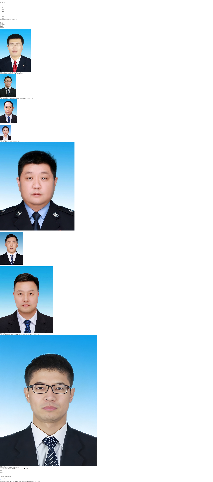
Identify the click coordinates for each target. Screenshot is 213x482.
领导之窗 (9, 19)
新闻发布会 (1, 26)
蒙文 (5, 1)
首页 (2, 7)
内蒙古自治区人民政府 (3, 468)
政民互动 (3, 14)
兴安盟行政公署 (9, 468)
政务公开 (3, 11)
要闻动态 (3, 9)
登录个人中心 (2, 1)
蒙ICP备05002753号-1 (11, 481)
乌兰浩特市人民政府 (14, 19)
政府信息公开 (2, 27)
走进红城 (3, 16)
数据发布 (3, 18)
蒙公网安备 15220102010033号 (19, 481)
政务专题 (1, 25)
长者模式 (12, 1)
